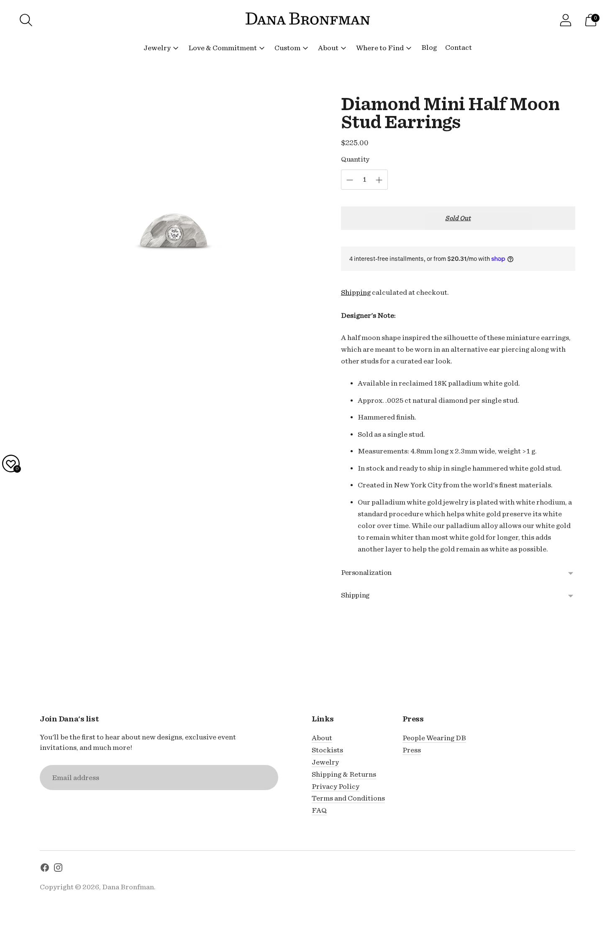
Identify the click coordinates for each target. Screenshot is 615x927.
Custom (287, 48)
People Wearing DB (434, 738)
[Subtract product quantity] (379, 180)
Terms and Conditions (348, 798)
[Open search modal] (26, 20)
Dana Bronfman (128, 887)
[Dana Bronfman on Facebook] (45, 869)
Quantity (355, 159)
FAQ (319, 810)
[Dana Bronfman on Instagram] (58, 869)
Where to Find (380, 48)
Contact (458, 48)
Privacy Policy (335, 787)
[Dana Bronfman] (307, 20)
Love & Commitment (222, 48)
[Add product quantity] (349, 180)
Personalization (366, 573)
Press (411, 750)
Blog (429, 48)
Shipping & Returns (344, 774)
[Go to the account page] (565, 20)
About (328, 48)
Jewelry (157, 48)
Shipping (356, 292)
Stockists (327, 750)
